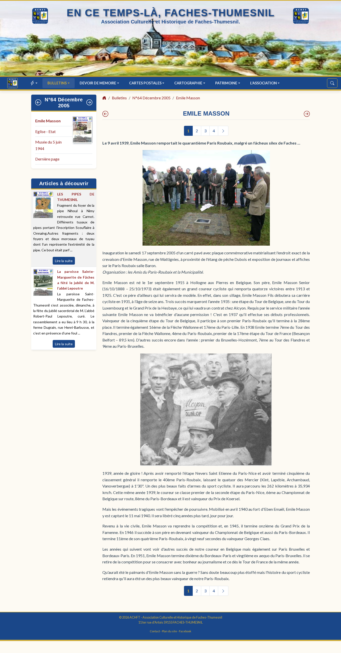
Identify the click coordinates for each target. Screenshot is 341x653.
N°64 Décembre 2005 (151, 97)
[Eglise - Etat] (307, 114)
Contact (155, 631)
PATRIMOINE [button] (226, 83)
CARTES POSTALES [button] (145, 83)
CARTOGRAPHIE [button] (188, 83)
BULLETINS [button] (57, 83)
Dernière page (47, 159)
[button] (34, 83)
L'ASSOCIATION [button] (263, 83)
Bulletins (119, 97)
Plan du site (169, 631)
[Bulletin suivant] (89, 102)
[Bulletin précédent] (38, 102)
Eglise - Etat (45, 131)
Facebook (185, 631)
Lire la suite (64, 261)
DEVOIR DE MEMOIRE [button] (98, 83)
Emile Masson (48, 120)
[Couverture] (105, 114)
